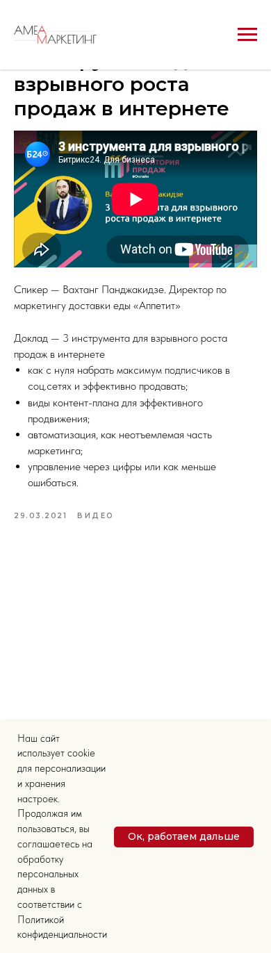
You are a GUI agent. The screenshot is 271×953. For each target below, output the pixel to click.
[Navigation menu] (247, 35)
